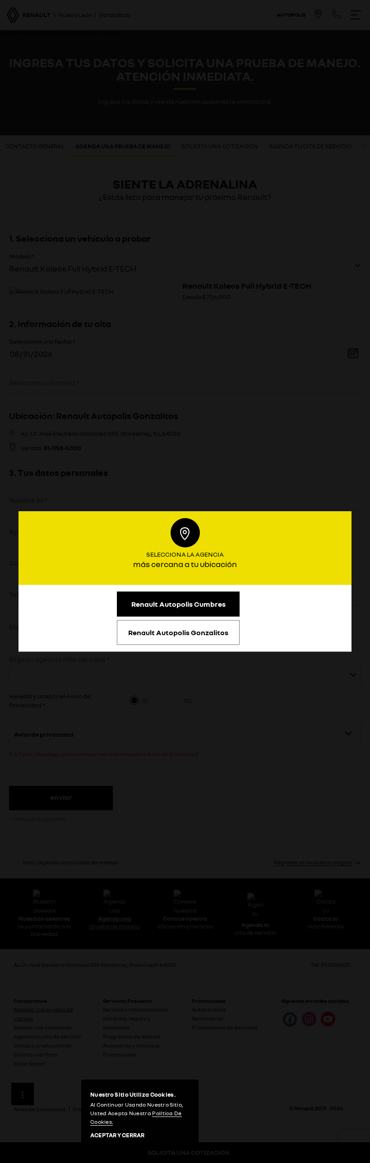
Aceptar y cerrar (117, 1135)
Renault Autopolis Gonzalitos (178, 632)
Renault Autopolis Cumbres (178, 604)
